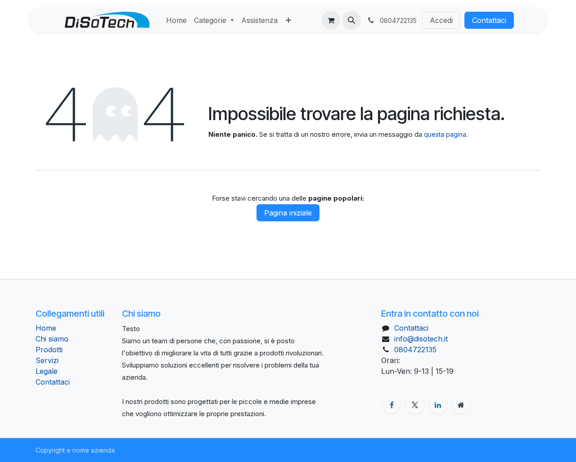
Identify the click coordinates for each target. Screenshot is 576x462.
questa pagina (445, 134)
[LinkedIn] (438, 405)
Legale (47, 371)
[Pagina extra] (461, 405)
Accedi (441, 20)
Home (46, 327)
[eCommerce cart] (330, 20)
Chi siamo (52, 338)
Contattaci (489, 20)
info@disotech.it (421, 338)
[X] (415, 405)
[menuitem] (176, 20)
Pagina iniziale (288, 212)
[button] (351, 20)
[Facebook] (391, 405)
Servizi (47, 360)
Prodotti (49, 349)
